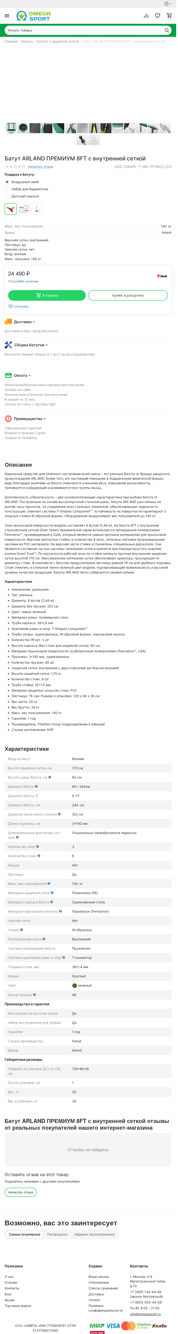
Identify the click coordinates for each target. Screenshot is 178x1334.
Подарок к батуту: (20, 174)
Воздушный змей (26, 182)
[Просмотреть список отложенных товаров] (157, 15)
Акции (9, 1300)
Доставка (96, 1294)
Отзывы (11, 1282)
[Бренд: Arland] (162, 276)
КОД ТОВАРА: (126, 167)
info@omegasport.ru (145, 1314)
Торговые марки (18, 1306)
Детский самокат (26, 196)
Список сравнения (103, 1288)
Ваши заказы (99, 1277)
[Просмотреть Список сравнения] (146, 15)
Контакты (12, 1288)
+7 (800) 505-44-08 (146, 1302)
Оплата (94, 1300)
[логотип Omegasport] (33, 16)
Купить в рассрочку (128, 295)
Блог (8, 1294)
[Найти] (167, 30)
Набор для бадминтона (30, 189)
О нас (9, 1277)
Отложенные (99, 1282)
